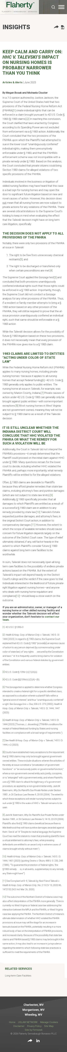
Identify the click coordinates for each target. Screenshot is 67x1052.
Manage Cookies (49, 1022)
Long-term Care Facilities (18, 975)
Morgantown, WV (33, 1009)
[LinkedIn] (38, 1041)
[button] (56, 27)
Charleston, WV (34, 1004)
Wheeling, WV (33, 1014)
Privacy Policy (34, 1026)
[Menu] (61, 7)
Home (12, 1022)
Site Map (49, 1026)
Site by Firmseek (33, 1029)
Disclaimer (18, 1026)
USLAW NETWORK (28, 1022)
